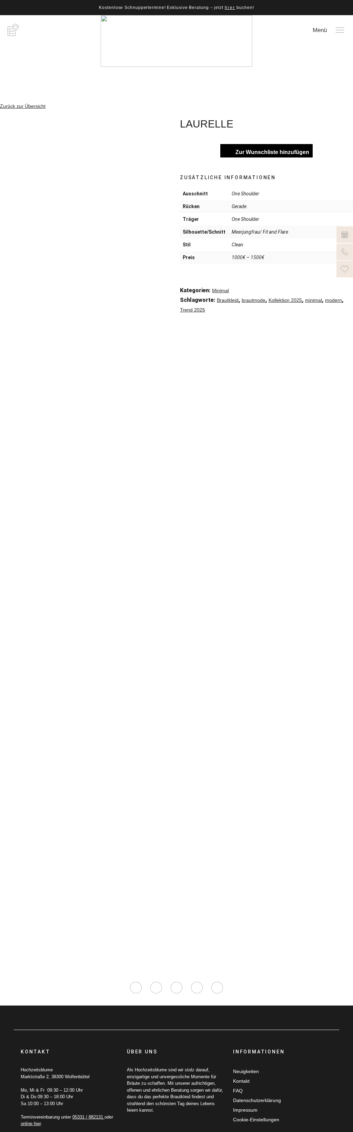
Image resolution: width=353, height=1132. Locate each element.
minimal (313, 300)
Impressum (245, 1110)
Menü (320, 30)
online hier (31, 1123)
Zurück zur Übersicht (23, 106)
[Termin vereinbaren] (344, 234)
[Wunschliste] (344, 269)
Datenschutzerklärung (257, 1100)
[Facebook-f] (156, 987)
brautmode (253, 300)
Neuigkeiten (246, 1071)
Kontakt (241, 1081)
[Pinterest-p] (197, 987)
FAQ (238, 1090)
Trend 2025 (192, 310)
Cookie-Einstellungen (256, 1119)
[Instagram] (136, 987)
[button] (184, 324)
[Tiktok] (176, 987)
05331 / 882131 (88, 1117)
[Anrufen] (344, 252)
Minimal (220, 290)
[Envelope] (217, 987)
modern (333, 300)
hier (230, 7)
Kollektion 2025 (285, 300)
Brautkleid (228, 300)
